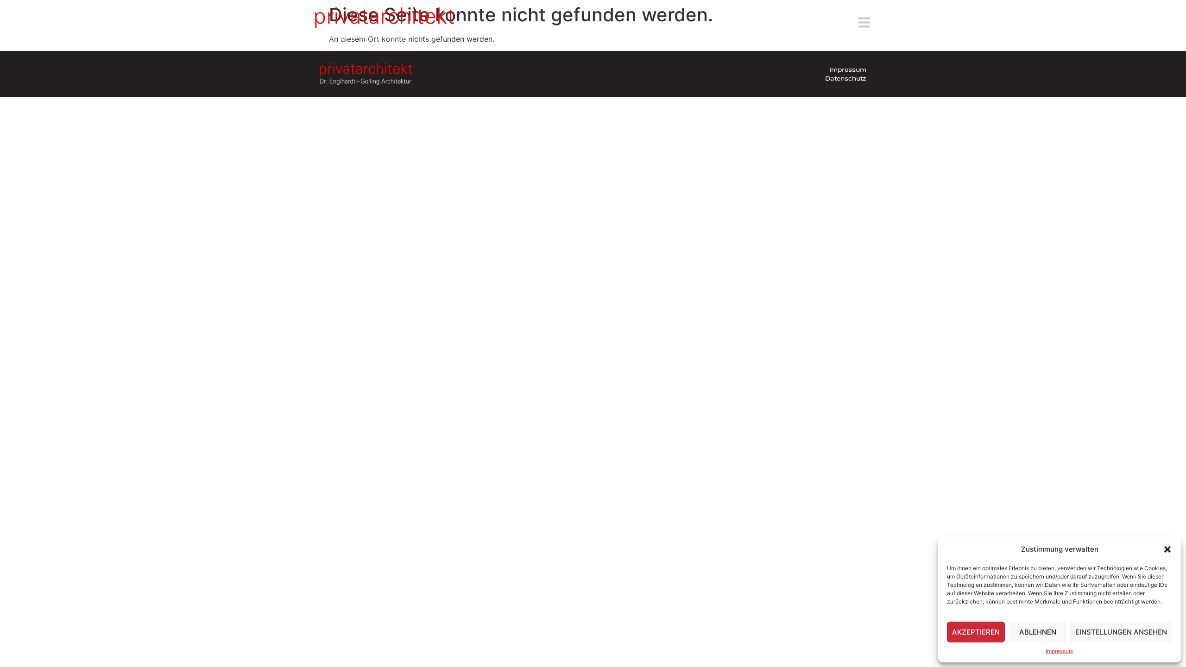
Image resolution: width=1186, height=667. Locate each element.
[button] (1167, 549)
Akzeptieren (976, 632)
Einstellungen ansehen (1121, 632)
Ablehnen (1037, 632)
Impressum (1059, 651)
